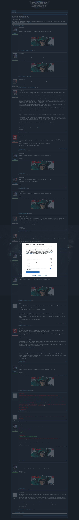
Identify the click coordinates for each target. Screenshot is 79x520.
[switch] (51, 259)
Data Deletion (34, 275)
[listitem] (39, 257)
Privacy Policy (45, 275)
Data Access (39, 275)
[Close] (55, 245)
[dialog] (39, 260)
